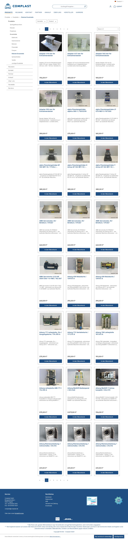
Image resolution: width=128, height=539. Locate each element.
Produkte (11, 21)
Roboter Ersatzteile (18, 53)
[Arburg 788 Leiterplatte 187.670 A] (107, 321)
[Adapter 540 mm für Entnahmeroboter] (107, 42)
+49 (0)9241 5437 (12, 505)
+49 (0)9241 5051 (12, 503)
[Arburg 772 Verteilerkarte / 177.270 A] (78, 321)
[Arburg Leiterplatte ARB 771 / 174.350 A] (50, 377)
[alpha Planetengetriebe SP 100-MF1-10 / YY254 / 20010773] (50, 154)
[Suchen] (85, 6)
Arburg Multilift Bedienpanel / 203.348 (78, 389)
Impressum (48, 497)
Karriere (11, 88)
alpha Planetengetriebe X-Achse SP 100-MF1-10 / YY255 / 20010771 (77, 166)
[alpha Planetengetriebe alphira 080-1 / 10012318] (78, 98)
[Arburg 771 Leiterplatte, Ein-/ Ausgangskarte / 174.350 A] (50, 321)
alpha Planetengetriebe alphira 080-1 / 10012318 (76, 110)
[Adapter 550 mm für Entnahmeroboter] (50, 98)
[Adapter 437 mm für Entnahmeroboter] (78, 42)
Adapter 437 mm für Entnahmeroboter (75, 54)
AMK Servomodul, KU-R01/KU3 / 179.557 (47, 222)
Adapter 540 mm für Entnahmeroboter (103, 54)
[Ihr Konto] (110, 6)
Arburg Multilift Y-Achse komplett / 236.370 (105, 389)
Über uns (11, 81)
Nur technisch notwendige (103, 536)
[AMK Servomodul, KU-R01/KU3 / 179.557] (50, 210)
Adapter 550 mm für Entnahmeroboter (47, 110)
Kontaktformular (19, 513)
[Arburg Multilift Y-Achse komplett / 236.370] (107, 377)
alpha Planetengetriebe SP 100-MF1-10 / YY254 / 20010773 (49, 166)
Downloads (48, 505)
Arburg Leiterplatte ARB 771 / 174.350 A (50, 389)
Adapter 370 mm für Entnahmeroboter (47, 54)
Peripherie (13, 31)
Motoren (14, 44)
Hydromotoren (16, 40)
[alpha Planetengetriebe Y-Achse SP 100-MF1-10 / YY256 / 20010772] (107, 154)
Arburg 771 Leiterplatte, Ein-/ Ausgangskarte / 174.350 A (50, 333)
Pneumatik (15, 47)
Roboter (12, 28)
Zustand (51, 21)
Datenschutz (49, 499)
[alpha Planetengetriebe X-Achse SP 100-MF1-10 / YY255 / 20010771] (78, 154)
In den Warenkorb (51, 82)
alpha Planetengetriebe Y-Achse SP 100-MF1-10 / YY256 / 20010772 (106, 166)
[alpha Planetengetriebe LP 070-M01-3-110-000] (107, 98)
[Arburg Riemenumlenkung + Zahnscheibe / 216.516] (50, 433)
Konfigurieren (119, 536)
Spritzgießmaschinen (16, 24)
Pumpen (14, 50)
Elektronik (14, 37)
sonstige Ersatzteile (17, 63)
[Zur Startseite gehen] (18, 6)
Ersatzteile (13, 34)
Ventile (14, 60)
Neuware (11, 67)
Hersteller (40, 21)
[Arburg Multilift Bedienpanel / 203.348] (78, 377)
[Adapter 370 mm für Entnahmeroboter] (50, 42)
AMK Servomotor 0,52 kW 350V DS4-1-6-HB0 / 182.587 (50, 277)
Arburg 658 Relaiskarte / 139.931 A (76, 277)
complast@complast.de (11, 508)
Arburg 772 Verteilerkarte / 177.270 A (77, 333)
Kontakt (10, 70)
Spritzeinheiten (16, 57)
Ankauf (10, 77)
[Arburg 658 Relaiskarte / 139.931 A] (78, 265)
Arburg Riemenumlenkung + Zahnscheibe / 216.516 (50, 445)
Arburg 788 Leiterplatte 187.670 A (105, 333)
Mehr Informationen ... (55, 536)
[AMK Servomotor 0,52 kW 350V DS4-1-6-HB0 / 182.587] (50, 265)
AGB (46, 501)
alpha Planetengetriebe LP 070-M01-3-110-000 (106, 110)
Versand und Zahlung (51, 503)
